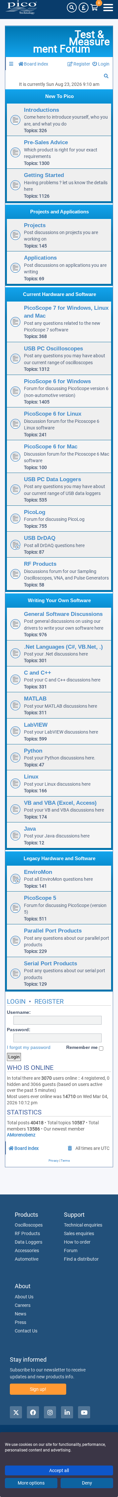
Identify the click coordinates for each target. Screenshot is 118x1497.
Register (49, 1001)
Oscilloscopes (29, 1225)
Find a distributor (81, 1259)
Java (30, 828)
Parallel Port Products (53, 930)
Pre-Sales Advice (46, 142)
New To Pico (59, 96)
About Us (24, 1296)
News (20, 1313)
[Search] (72, 7)
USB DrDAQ (39, 538)
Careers (22, 1305)
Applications (40, 257)
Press (20, 1322)
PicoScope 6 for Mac (50, 446)
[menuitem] (101, 64)
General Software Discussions (63, 614)
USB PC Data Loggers (52, 479)
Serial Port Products (50, 963)
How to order (77, 1242)
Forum (70, 1250)
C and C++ (37, 672)
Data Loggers (28, 1242)
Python (33, 750)
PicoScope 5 (40, 898)
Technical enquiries (83, 1225)
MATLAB (35, 698)
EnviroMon (38, 872)
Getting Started (44, 175)
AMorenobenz (21, 1134)
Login (16, 1001)
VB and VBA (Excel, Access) (60, 802)
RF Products (40, 564)
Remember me (82, 1047)
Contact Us (26, 1330)
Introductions (41, 110)
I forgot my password (28, 1047)
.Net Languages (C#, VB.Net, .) (63, 646)
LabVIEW (36, 724)
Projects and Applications (59, 211)
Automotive (26, 1259)
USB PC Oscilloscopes (53, 348)
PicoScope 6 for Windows (57, 381)
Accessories (27, 1250)
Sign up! (38, 1389)
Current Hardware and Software (59, 294)
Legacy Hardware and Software (59, 858)
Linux (31, 776)
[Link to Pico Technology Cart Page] (94, 7)
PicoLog (34, 512)
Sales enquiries (79, 1233)
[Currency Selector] (83, 7)
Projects (35, 225)
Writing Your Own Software (59, 600)
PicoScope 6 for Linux (52, 413)
